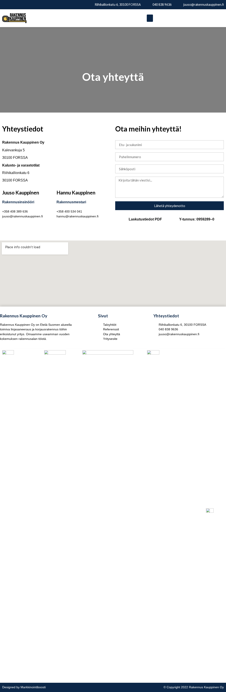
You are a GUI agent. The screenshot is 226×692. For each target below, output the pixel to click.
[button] (150, 18)
